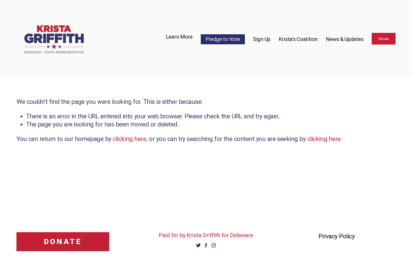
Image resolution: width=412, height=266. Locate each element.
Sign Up (261, 39)
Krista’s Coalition (298, 39)
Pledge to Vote (223, 39)
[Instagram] (213, 245)
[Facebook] (206, 245)
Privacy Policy (337, 236)
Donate (383, 39)
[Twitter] (198, 245)
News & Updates (344, 39)
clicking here (129, 138)
